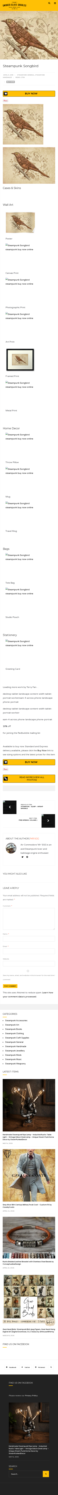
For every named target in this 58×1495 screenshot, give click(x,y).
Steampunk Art (12, 1025)
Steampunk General (25, 75)
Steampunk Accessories (16, 1020)
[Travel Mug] (30, 514)
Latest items (11, 1071)
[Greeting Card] (30, 652)
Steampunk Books (13, 1029)
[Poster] (30, 222)
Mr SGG (34, 838)
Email (5, 946)
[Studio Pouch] (30, 601)
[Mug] (30, 480)
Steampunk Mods (13, 1055)
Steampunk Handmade (15, 1046)
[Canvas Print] (30, 256)
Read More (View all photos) (31, 778)
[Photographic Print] (30, 291)
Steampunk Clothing (14, 1033)
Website (6, 959)
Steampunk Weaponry (15, 1064)
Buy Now (10, 82)
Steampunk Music (13, 1059)
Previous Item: (32, 806)
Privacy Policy (31, 1395)
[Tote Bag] (30, 566)
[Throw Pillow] (30, 446)
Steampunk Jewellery (15, 1051)
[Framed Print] (30, 360)
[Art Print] (30, 325)
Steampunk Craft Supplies (17, 1038)
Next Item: (28, 819)
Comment (7, 906)
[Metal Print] (30, 394)
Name (6, 934)
